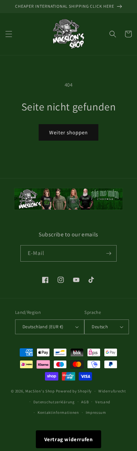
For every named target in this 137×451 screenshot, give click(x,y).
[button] (9, 34)
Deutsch (100, 327)
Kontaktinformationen (58, 412)
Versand (102, 401)
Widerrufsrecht (112, 391)
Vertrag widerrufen (68, 439)
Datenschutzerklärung (54, 401)
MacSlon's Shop (40, 391)
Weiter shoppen (68, 132)
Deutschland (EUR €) (43, 327)
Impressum (96, 412)
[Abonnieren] (108, 253)
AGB (85, 401)
